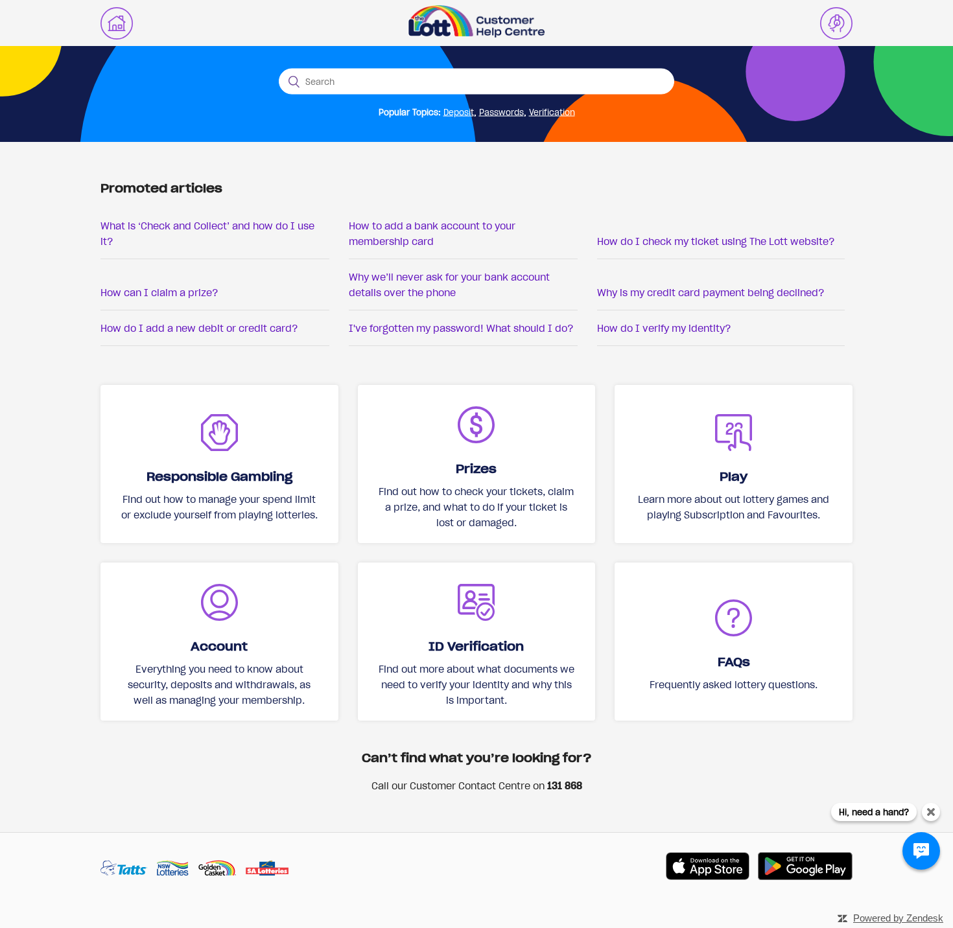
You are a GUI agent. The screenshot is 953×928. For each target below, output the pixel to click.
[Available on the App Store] (707, 868)
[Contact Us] (836, 23)
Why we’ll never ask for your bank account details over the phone (449, 284)
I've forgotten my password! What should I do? (461, 327)
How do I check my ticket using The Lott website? (716, 241)
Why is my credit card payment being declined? (711, 292)
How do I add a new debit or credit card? (199, 327)
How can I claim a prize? (159, 292)
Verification (552, 112)
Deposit (458, 112)
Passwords (501, 112)
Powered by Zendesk (898, 917)
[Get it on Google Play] (805, 868)
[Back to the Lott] (116, 23)
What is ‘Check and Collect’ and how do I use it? (207, 233)
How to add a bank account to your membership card (432, 233)
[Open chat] (921, 851)
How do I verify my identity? (664, 327)
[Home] (476, 33)
